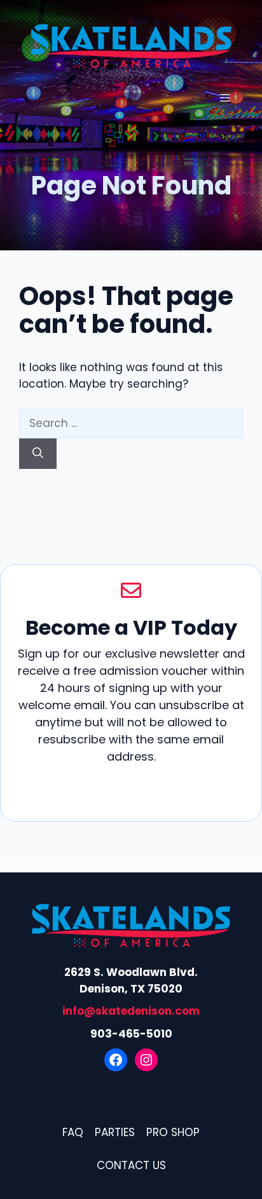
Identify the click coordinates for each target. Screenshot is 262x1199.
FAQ (72, 1132)
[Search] (38, 453)
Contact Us (131, 1165)
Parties (115, 1132)
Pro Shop (173, 1132)
